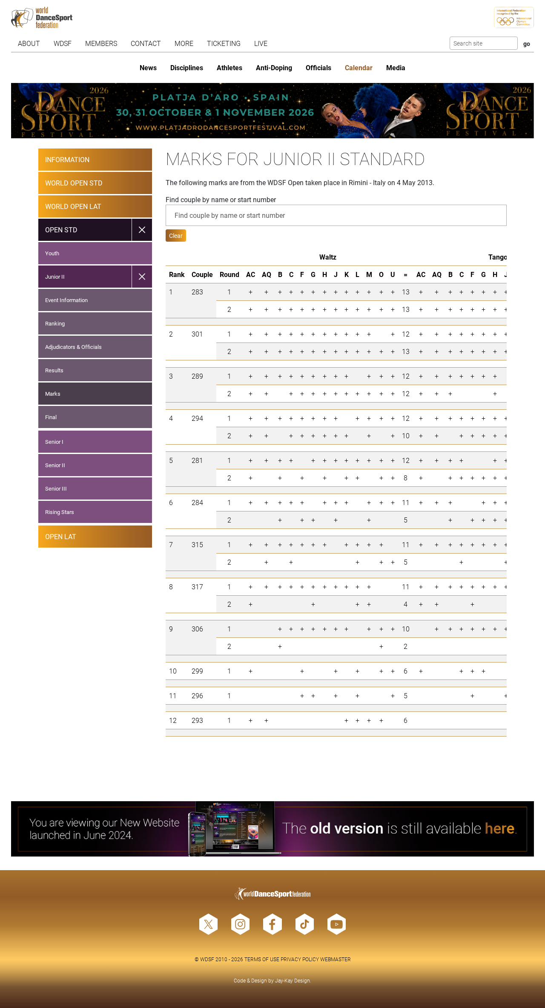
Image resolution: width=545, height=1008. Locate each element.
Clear (176, 235)
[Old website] (272, 829)
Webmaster (335, 959)
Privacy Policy (300, 959)
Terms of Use (261, 959)
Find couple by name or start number (221, 199)
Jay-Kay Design (292, 980)
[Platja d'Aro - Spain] (272, 110)
